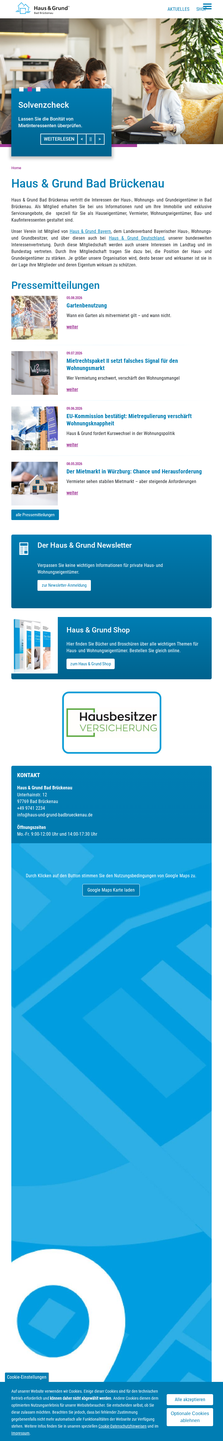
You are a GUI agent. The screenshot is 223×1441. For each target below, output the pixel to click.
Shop (201, 9)
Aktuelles (178, 9)
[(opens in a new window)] (112, 722)
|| (92, 139)
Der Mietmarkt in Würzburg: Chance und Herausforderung (134, 471)
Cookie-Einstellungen (26, 1377)
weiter (72, 327)
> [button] (101, 139)
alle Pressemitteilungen (35, 514)
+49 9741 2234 (31, 808)
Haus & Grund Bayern (90, 231)
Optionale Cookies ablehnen (190, 1417)
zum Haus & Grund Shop (90, 663)
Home (16, 168)
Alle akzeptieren (190, 1399)
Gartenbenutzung (86, 305)
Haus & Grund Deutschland (136, 238)
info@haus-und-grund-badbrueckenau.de (55, 815)
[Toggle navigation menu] (207, 6)
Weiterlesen (59, 139)
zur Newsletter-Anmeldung (64, 585)
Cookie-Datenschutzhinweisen (122, 1426)
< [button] (84, 139)
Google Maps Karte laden (111, 890)
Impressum (20, 1433)
